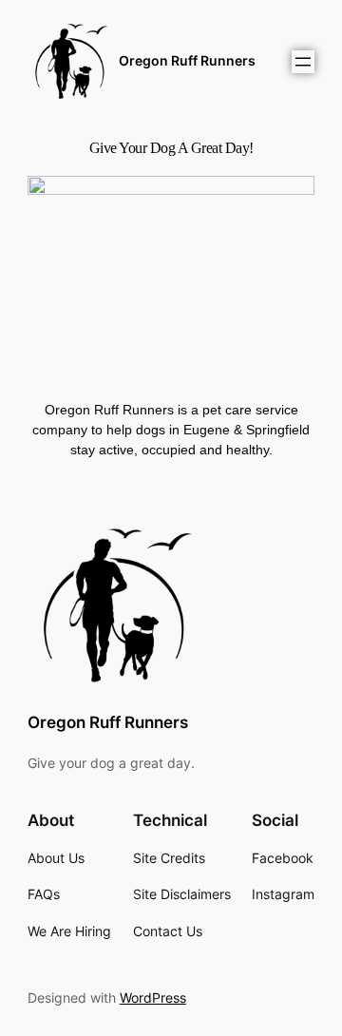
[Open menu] (303, 61)
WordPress (153, 997)
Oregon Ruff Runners (187, 60)
